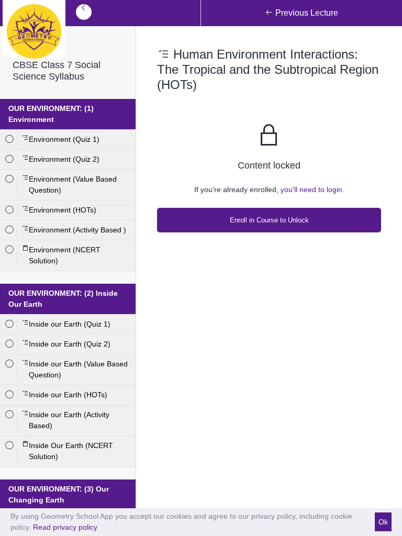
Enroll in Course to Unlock (269, 220)
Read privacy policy (65, 527)
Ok (383, 522)
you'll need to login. (312, 189)
